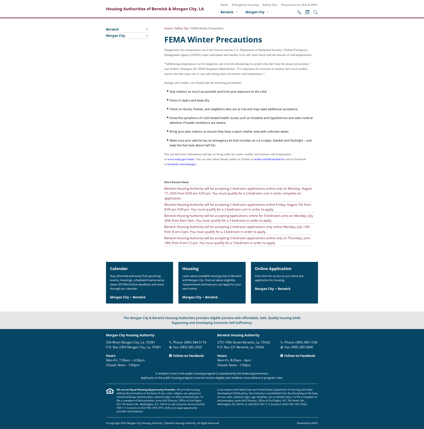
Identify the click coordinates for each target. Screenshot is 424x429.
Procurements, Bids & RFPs (299, 5)
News (224, 5)
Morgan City (255, 12)
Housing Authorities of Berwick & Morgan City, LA (155, 8)
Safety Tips (270, 5)
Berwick (227, 12)
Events (307, 12)
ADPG (314, 423)
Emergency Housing (245, 5)
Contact (299, 12)
